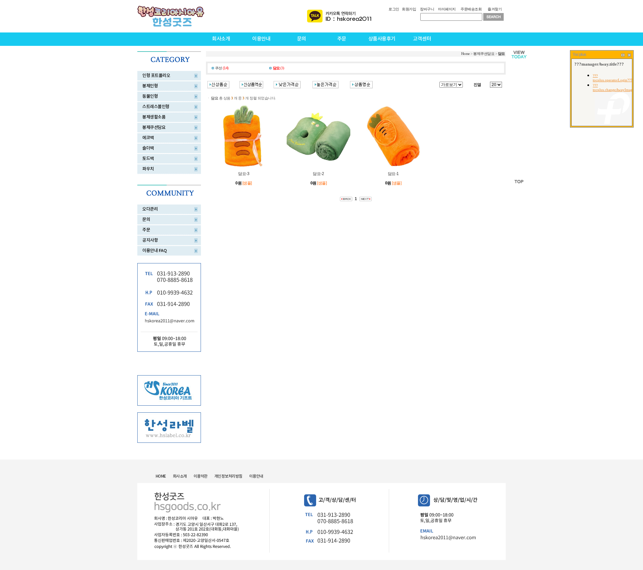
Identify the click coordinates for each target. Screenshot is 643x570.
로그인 (393, 9)
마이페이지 (447, 9)
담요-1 (393, 173)
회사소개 (221, 39)
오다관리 (150, 209)
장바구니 (427, 9)
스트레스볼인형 (155, 106)
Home (465, 54)
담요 (501, 54)
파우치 (148, 169)
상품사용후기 (382, 39)
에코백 (148, 138)
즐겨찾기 (495, 9)
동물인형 (150, 96)
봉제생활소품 (153, 117)
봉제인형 (150, 86)
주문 (341, 39)
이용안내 (261, 39)
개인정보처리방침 (228, 476)
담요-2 (318, 173)
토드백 (148, 158)
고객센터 (422, 39)
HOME (161, 476)
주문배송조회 (471, 9)
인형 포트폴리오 (156, 75)
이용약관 (201, 476)
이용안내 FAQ (154, 250)
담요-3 (243, 173)
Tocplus (579, 54)
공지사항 (150, 240)
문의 (301, 39)
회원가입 (409, 9)
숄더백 (148, 148)
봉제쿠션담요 (153, 127)
